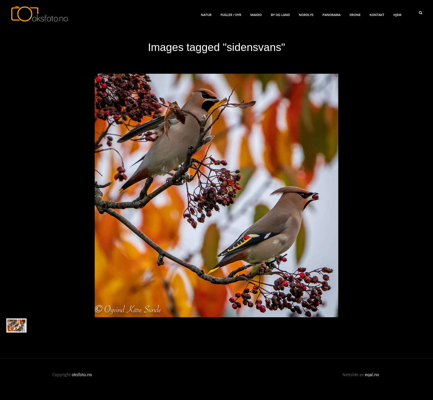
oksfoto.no (82, 374)
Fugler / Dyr (231, 15)
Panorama (331, 15)
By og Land (280, 15)
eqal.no (372, 374)
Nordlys (306, 15)
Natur (206, 15)
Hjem (397, 15)
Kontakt (377, 15)
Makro (256, 15)
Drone (355, 15)
